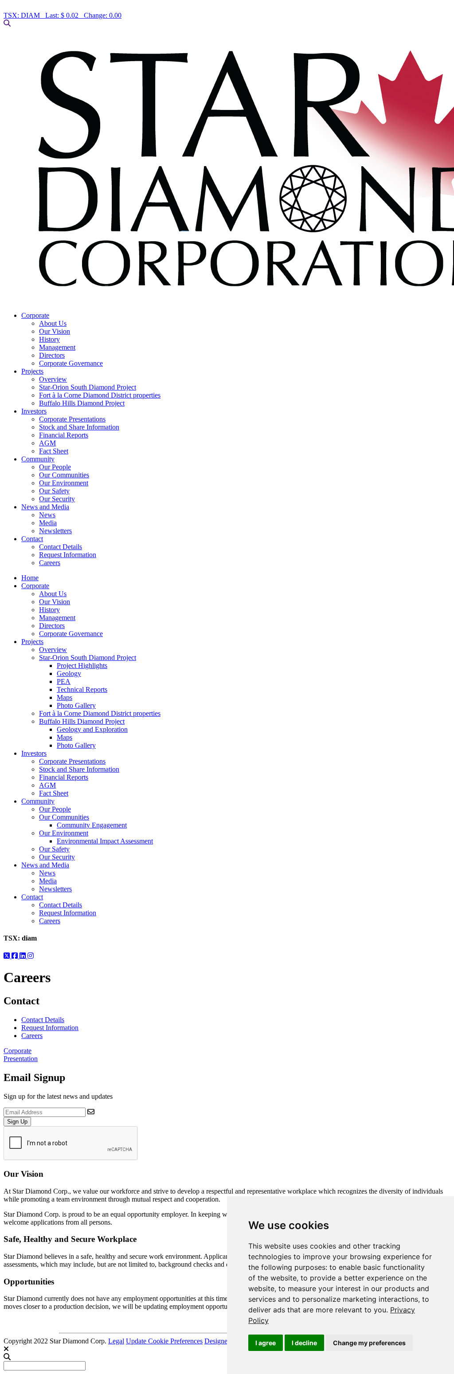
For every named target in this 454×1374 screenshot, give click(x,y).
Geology (69, 673)
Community (38, 459)
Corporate (35, 315)
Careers (49, 562)
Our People (55, 467)
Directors (52, 355)
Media (48, 523)
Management (57, 347)
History (49, 339)
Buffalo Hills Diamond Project (82, 403)
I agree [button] (265, 1343)
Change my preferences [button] (369, 1343)
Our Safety (54, 491)
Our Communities (64, 475)
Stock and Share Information (79, 427)
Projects (32, 371)
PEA (63, 681)
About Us (53, 323)
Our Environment (63, 483)
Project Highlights (82, 665)
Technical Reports (82, 689)
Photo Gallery (76, 705)
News (47, 515)
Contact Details (60, 546)
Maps (64, 697)
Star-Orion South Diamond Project (87, 387)
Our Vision (54, 331)
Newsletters (55, 531)
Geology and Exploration (92, 729)
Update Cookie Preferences (164, 1341)
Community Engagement (92, 825)
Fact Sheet (53, 451)
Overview (53, 379)
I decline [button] (304, 1343)
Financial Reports (63, 435)
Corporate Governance (71, 363)
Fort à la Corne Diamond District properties (99, 395)
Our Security (57, 499)
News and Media (45, 507)
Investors (34, 411)
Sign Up (17, 1121)
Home (30, 578)
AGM (47, 443)
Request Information (67, 554)
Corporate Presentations (72, 419)
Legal (116, 1341)
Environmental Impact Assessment (105, 841)
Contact (32, 539)
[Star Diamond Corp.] (227, 169)
